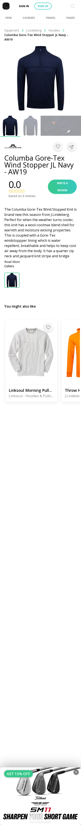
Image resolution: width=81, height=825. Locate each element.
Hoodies (54, 30)
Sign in (24, 6)
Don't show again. (40, 821)
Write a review (62, 186)
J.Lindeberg (33, 30)
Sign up (43, 6)
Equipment (11, 30)
